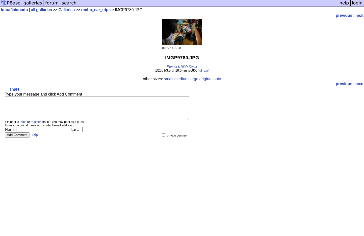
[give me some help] (344, 5)
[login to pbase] (357, 5)
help (34, 135)
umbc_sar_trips (96, 10)
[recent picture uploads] (33, 5)
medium (181, 79)
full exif (203, 70)
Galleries (66, 10)
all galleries (41, 10)
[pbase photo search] (69, 5)
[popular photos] (208, 5)
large (193, 79)
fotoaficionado (14, 10)
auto (217, 79)
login (23, 122)
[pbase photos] (11, 5)
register (36, 122)
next (359, 15)
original (205, 79)
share (15, 89)
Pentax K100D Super (182, 67)
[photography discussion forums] (52, 5)
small (168, 79)
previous (344, 15)
